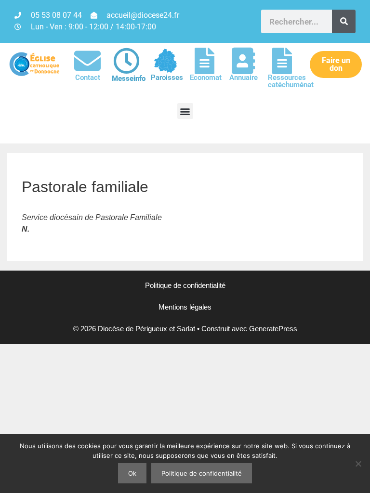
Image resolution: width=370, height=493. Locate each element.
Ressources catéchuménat (291, 81)
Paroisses (167, 77)
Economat (206, 77)
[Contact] (87, 61)
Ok (132, 473)
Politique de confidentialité (185, 285)
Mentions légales (185, 307)
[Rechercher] (344, 21)
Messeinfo (128, 78)
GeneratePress (273, 328)
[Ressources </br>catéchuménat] (282, 61)
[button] (185, 111)
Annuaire (243, 77)
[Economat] (204, 61)
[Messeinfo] (126, 61)
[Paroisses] (165, 61)
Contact (87, 77)
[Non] (358, 463)
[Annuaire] (243, 61)
